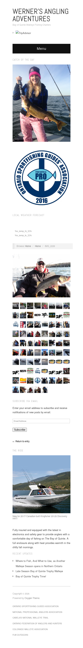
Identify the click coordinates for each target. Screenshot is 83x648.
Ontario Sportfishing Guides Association (35, 606)
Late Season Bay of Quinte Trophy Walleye (39, 571)
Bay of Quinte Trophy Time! (31, 576)
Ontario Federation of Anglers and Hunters (37, 623)
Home (28, 246)
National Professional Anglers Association (37, 612)
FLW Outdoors (20, 635)
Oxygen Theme (32, 598)
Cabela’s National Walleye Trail (30, 617)
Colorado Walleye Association (30, 629)
